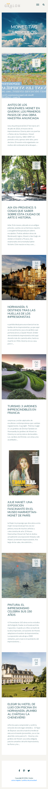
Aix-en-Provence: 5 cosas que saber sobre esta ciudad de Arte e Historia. (24, 212)
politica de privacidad (29, 780)
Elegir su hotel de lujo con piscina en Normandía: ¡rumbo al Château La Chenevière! (22, 710)
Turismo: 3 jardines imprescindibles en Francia (22, 409)
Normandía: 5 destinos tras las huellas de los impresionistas (21, 312)
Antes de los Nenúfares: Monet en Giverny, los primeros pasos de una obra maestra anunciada (24, 111)
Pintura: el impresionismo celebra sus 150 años (20, 610)
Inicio (20, 43)
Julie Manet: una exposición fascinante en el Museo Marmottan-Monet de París (22, 508)
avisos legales (16, 780)
